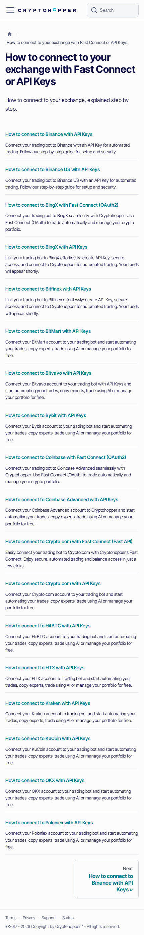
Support (49, 917)
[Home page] (9, 34)
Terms (10, 917)
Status (68, 917)
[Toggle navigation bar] (10, 10)
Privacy (29, 917)
